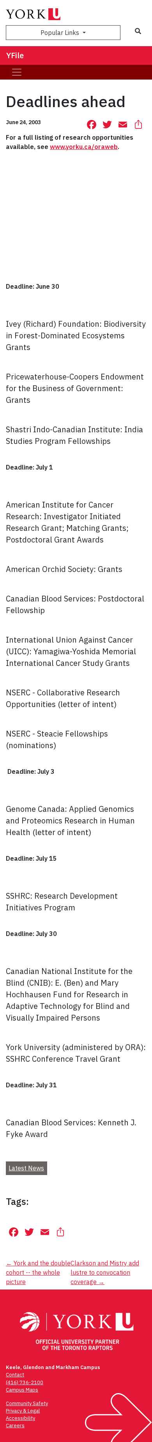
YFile (15, 55)
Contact (15, 1374)
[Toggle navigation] (16, 72)
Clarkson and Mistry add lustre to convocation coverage (105, 1272)
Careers (15, 1425)
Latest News (26, 1168)
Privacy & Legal (23, 1410)
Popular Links (61, 32)
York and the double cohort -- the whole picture (38, 1272)
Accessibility (20, 1418)
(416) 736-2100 (24, 1382)
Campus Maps (22, 1390)
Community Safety (27, 1403)
